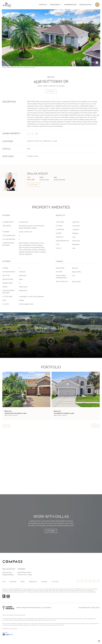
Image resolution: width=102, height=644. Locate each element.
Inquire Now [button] (51, 91)
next (11, 62)
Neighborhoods (70, 4)
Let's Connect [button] (51, 530)
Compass (28, 588)
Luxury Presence (45, 607)
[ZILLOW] (94, 580)
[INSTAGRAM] (81, 580)
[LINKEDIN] (85, 580)
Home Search (55, 4)
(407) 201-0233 (44, 179)
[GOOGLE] (89, 580)
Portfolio (43, 4)
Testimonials (44, 581)
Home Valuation (85, 4)
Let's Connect (55, 581)
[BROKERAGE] (98, 580)
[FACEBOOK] (77, 580)
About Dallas (13, 581)
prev (7, 62)
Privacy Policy (95, 607)
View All (95, 425)
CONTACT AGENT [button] (33, 184)
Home (3, 581)
